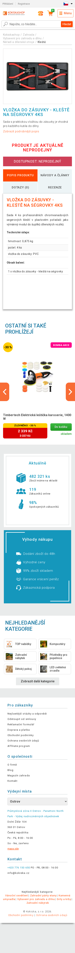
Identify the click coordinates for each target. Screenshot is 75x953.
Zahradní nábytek (38, 902)
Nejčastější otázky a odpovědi (27, 713)
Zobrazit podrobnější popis (21, 131)
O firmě (12, 764)
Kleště (42, 42)
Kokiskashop (11, 34)
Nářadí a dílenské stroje (18, 42)
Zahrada (28, 34)
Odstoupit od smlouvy (22, 719)
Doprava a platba (19, 729)
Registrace (24, 3)
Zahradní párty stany (43, 895)
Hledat (66, 24)
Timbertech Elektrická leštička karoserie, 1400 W (37, 417)
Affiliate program (19, 746)
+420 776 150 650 (19, 867)
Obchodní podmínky (21, 735)
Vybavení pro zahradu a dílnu (22, 38)
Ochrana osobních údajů (23, 740)
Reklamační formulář (21, 724)
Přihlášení (7, 3)
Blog (10, 770)
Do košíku (61, 427)
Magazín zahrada (19, 775)
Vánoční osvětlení (16, 895)
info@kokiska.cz (18, 873)
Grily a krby (64, 899)
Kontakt (13, 780)
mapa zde (13, 848)
